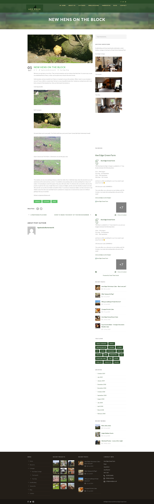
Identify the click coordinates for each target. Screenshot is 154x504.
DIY (97, 351)
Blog (115, 5)
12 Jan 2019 (106, 304)
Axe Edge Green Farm (105, 155)
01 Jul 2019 (106, 296)
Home (64, 5)
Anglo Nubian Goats (107, 433)
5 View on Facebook (121, 272)
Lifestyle (120, 351)
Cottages (81, 5)
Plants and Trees (101, 358)
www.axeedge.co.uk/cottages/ (103, 197)
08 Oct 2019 (106, 289)
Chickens (46, 201)
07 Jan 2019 (106, 312)
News (54, 201)
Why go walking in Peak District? (111, 301)
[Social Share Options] (96, 215)
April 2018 (100, 406)
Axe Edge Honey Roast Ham (110, 317)
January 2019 (101, 381)
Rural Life (99, 362)
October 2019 (101, 373)
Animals (37, 201)
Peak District (113, 354)
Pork (110, 358)
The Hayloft (35, 475)
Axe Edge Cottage (36, 471)
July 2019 (100, 377)
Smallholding (93, 5)
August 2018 (100, 399)
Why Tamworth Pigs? (108, 294)
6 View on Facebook (121, 215)
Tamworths (106, 5)
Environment (111, 351)
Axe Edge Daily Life (101, 347)
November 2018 (101, 388)
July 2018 (100, 402)
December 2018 (101, 384)
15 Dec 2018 (106, 329)
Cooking (119, 347)
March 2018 (100, 410)
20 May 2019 (107, 443)
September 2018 (101, 395)
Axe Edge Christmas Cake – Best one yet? (114, 286)
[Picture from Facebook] (100, 207)
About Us (72, 5)
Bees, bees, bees (106, 425)
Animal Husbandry (101, 343)
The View (34, 479)
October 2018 (101, 391)
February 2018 (101, 413)
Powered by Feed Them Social (111, 275)
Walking (116, 362)
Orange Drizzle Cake (108, 309)
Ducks (102, 351)
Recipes (116, 358)
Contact (123, 5)
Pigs (121, 354)
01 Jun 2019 (106, 428)
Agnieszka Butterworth (48, 70)
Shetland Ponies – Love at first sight (112, 441)
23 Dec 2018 (106, 319)
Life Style (98, 354)
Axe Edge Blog (64, 70)
